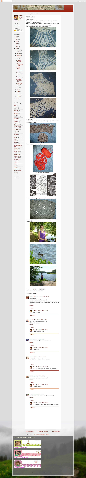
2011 (17, 98)
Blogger (51, 472)
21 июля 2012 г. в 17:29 (40, 356)
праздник (16, 148)
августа (18, 57)
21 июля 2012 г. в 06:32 (42, 319)
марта (18, 93)
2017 (17, 39)
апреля (18, 91)
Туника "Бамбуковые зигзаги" (19, 64)
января (18, 96)
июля (18, 58)
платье (15, 142)
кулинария (16, 127)
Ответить (31, 305)
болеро (15, 107)
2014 (17, 45)
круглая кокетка (17, 126)
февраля (19, 94)
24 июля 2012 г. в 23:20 (39, 394)
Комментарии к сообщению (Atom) (41, 434)
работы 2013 (17, 154)
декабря (19, 50)
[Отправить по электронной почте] (39, 289)
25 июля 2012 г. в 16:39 (43, 402)
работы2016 (16, 159)
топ (15, 165)
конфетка (16, 121)
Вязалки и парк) (18, 68)
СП (14, 164)
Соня (15, 162)
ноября (18, 51)
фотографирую (17, 170)
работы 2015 (17, 157)
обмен (15, 137)
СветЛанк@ (32, 356)
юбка (15, 173)
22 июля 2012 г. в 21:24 (39, 376)
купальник (32, 290)
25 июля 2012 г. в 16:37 (43, 310)
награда (16, 134)
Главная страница (42, 431)
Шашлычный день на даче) (19, 84)
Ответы (32, 308)
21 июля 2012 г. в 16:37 (39, 338)
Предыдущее (56, 431)
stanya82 (31, 338)
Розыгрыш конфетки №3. (19, 80)
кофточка (16, 123)
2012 (17, 48)
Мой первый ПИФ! (19, 71)
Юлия (34, 310)
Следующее (30, 431)
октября (18, 53)
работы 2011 (17, 151)
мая (18, 89)
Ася (15, 105)
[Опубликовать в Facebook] (43, 289)
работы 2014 (17, 156)
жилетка (16, 118)
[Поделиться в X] (42, 289)
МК (14, 132)
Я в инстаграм (17, 24)
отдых (36, 290)
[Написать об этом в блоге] (40, 289)
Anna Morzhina (32, 319)
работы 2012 (17, 152)
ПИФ (15, 140)
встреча (16, 108)
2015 (17, 43)
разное (15, 160)
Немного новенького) (19, 77)
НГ (14, 135)
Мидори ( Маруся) (33, 296)
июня (18, 87)
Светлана (31, 376)
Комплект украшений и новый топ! (19, 73)
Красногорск (17, 124)
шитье (15, 172)
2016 (17, 41)
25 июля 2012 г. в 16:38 (43, 347)
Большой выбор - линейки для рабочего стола (24, 437)
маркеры (16, 131)
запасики (16, 119)
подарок (16, 143)
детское (16, 113)
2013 (17, 46)
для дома (16, 115)
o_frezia (31, 394)
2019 (17, 36)
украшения (16, 168)
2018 (17, 38)
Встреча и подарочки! (19, 61)
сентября (19, 55)
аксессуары (16, 103)
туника (15, 167)
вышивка (16, 110)
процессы (40, 290)
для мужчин (16, 116)
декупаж (16, 111)
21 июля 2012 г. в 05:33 (43, 296)
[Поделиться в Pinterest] (44, 289)
